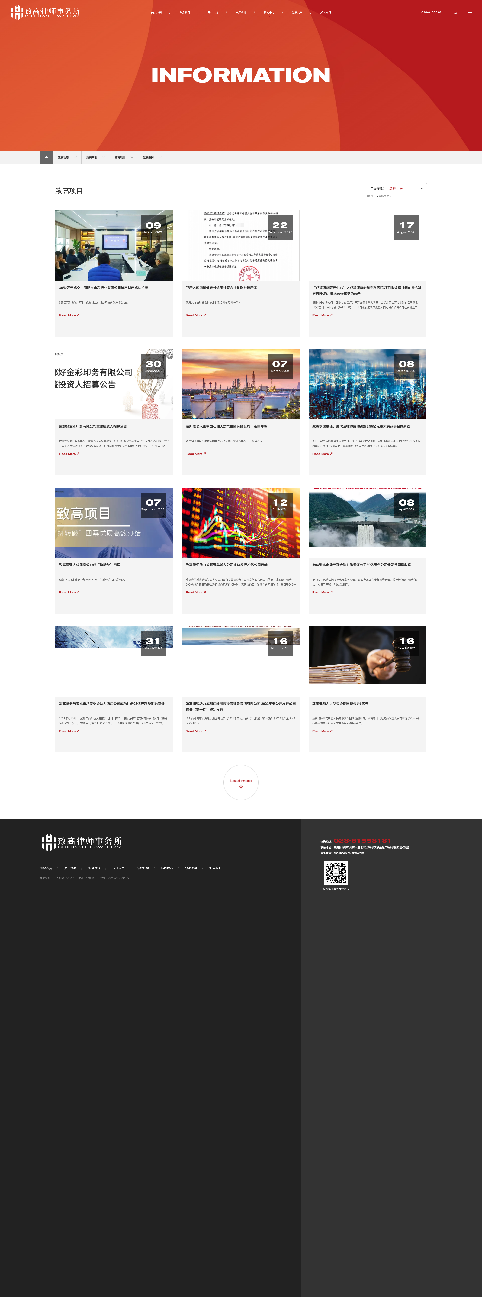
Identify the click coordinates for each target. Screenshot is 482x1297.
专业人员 (212, 12)
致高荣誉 (92, 157)
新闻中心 (269, 12)
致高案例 (148, 157)
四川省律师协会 (65, 878)
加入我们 (325, 12)
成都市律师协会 (87, 878)
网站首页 (46, 868)
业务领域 (184, 12)
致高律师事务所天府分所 (114, 878)
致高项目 (120, 157)
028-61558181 (432, 12)
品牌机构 (241, 12)
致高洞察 (297, 12)
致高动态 (63, 157)
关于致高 (156, 12)
